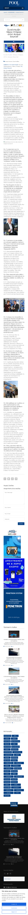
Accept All (14, 904)
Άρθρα (7, 749)
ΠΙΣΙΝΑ (14, 773)
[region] (14, 902)
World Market (7, 746)
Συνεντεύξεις (16, 61)
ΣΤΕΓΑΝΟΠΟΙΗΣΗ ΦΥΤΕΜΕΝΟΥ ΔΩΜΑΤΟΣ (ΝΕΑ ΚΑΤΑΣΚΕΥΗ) (14, 658)
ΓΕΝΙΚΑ (17, 754)
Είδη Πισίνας (7, 760)
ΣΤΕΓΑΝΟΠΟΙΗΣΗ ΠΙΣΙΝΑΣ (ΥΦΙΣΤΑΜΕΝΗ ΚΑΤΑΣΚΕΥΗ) (14, 677)
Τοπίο (17, 792)
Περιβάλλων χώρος (8, 777)
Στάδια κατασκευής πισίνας (16, 785)
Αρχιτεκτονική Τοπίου (8, 755)
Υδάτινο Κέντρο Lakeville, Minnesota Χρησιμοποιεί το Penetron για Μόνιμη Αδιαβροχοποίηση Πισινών (14, 716)
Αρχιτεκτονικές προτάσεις (17, 752)
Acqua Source (19, 12)
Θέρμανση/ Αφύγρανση (19, 763)
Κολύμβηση (7, 771)
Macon (14, 738)
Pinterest (16, 479)
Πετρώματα (7, 779)
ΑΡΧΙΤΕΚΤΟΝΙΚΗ (7, 752)
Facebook (5, 479)
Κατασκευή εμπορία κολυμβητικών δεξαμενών (8, 769)
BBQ (15, 735)
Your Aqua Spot (15, 746)
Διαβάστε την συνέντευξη (11, 64)
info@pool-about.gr (11, 887)
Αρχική (5, 12)
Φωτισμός (7, 795)
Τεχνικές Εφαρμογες (8, 793)
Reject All (14, 911)
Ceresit (7, 738)
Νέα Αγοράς (14, 771)
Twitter (8, 479)
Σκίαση (7, 784)
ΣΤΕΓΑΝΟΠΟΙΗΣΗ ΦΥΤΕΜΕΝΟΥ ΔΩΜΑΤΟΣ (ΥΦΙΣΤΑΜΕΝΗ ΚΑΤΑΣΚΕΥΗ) (14, 696)
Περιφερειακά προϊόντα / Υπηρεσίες (19, 777)
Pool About (8, 878)
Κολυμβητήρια (18, 768)
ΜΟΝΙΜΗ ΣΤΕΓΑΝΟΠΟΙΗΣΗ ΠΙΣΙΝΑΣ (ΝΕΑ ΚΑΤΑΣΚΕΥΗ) (14, 640)
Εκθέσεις (14, 760)
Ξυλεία (7, 773)
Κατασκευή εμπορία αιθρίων (16, 766)
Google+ (12, 479)
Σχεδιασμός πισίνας (8, 790)
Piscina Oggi (7, 741)
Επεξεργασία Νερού (8, 763)
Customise (14, 908)
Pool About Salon (15, 741)
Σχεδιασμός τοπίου (19, 790)
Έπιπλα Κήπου (14, 749)
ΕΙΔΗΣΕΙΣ (7, 757)
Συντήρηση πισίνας (16, 788)
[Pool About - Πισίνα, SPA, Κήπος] (14, 3)
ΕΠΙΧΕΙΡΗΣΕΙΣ (11, 12)
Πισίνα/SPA (14, 779)
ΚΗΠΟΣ (7, 765)
